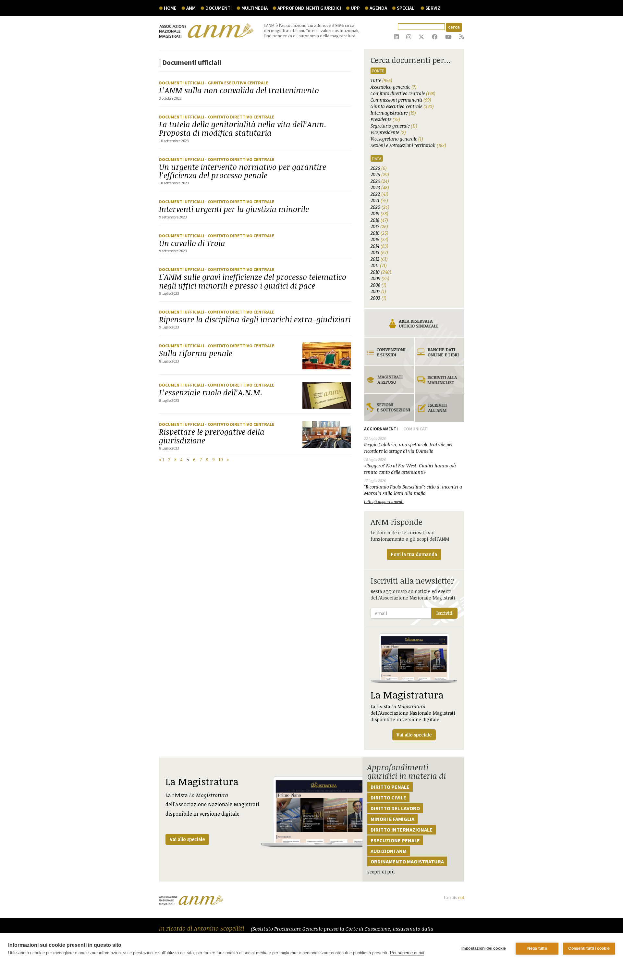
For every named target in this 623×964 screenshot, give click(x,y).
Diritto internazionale (402, 829)
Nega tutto (537, 948)
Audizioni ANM (389, 851)
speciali (406, 8)
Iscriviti (444, 613)
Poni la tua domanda (414, 554)
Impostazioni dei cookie (483, 948)
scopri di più (381, 872)
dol (461, 897)
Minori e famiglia (392, 819)
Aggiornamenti (381, 429)
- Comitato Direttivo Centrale (239, 117)
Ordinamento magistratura (407, 861)
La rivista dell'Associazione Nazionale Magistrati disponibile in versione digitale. (413, 713)
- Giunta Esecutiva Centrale (236, 83)
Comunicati (416, 429)
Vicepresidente (388, 132)
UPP (355, 8)
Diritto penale (390, 787)
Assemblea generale (394, 87)
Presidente (385, 119)
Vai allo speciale (187, 839)
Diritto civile (388, 797)
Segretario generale (394, 126)
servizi (433, 8)
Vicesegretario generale (397, 139)
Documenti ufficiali (182, 83)
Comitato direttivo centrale (403, 93)
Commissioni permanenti (401, 100)
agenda (378, 8)
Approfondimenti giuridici (309, 8)
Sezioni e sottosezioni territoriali (408, 145)
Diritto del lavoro (395, 808)
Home (170, 8)
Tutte (381, 80)
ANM (191, 8)
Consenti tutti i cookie (589, 948)
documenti (218, 8)
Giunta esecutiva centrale (402, 106)
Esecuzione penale (395, 840)
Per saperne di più (407, 952)
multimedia (254, 8)
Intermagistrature (393, 113)
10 (221, 459)
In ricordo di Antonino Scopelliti (202, 928)
